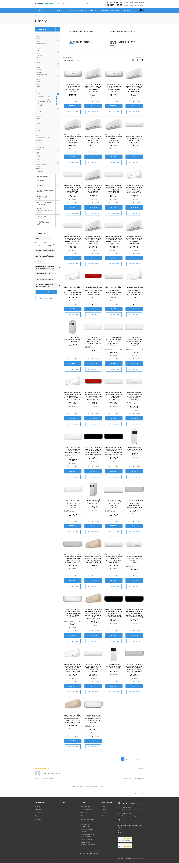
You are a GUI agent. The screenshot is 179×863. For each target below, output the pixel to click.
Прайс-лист (38, 809)
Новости (104, 809)
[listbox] (75, 60)
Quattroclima (39, 145)
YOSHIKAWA (39, 169)
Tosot (37, 159)
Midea (38, 133)
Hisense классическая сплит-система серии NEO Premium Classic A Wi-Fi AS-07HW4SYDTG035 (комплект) (72, 613)
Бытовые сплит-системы (45, 96)
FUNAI (38, 82)
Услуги (62, 803)
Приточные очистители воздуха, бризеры (44, 210)
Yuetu (37, 51)
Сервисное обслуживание (76, 10)
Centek (38, 60)
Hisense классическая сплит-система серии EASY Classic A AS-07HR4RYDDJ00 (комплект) (93, 340)
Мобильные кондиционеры (45, 99)
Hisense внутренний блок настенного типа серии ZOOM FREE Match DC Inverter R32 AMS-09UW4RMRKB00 (72, 189)
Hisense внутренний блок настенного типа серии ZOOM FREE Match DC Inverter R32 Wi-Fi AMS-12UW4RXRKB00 (113, 290)
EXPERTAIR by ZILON (41, 75)
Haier (37, 89)
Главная (40, 10)
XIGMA (38, 166)
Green (38, 86)
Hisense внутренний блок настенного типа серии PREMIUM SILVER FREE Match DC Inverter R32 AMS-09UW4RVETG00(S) (72, 558)
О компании (39, 803)
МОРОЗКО (39, 171)
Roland (38, 152)
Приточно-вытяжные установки (44, 203)
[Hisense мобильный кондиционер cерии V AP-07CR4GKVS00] (72, 327)
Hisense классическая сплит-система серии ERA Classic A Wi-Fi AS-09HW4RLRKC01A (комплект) (114, 504)
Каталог (84, 803)
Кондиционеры (54, 16)
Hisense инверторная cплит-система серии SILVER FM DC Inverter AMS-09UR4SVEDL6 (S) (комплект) (72, 88)
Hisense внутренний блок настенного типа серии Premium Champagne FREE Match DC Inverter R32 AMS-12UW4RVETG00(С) (72, 719)
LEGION (38, 123)
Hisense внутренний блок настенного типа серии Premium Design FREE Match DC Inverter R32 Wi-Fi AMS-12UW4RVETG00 (72, 396)
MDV (37, 135)
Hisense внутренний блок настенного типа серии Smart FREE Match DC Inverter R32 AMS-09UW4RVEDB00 (93, 138)
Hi (36, 91)
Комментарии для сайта (136, 793)
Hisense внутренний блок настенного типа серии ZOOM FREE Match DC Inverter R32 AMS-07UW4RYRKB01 (134, 138)
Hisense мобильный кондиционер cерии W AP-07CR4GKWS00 (134, 449)
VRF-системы (41, 181)
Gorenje (38, 46)
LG (37, 128)
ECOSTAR (38, 70)
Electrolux (39, 72)
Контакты (126, 10)
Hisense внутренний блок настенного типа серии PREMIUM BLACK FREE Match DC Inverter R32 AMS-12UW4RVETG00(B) (113, 613)
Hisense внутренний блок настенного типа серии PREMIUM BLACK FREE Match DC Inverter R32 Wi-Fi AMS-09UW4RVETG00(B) (114, 451)
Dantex (38, 67)
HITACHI (38, 111)
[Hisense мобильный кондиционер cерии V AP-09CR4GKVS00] (93, 489)
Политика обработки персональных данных (131, 858)
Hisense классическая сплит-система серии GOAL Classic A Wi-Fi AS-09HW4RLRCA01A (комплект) (73, 504)
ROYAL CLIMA (40, 147)
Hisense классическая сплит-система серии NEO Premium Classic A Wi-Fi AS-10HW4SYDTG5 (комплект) (93, 719)
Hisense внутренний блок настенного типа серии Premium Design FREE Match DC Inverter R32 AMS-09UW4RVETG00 (134, 189)
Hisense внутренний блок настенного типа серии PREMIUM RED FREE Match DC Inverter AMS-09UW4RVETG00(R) (93, 290)
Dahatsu (38, 36)
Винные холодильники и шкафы (45, 191)
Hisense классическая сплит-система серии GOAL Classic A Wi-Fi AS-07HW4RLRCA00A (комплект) (134, 341)
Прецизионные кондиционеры (42, 197)
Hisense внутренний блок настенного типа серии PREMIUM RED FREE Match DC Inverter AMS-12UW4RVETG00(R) (93, 396)
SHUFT (38, 157)
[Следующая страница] (142, 759)
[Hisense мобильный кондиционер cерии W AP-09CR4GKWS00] (113, 654)
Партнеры (105, 813)
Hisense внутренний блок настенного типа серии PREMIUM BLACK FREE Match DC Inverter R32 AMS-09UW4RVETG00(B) (93, 451)
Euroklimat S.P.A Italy (41, 43)
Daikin (38, 63)
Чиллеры (40, 186)
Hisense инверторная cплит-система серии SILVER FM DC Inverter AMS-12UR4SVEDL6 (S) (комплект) (113, 88)
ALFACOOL (39, 55)
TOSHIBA (38, 162)
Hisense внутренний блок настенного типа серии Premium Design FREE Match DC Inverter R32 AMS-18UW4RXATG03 (72, 668)
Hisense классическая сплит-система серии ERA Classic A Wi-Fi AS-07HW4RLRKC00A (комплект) (114, 341)
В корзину (72, 106)
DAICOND (39, 65)
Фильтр (41, 233)
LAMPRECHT (39, 121)
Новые (37, 778)
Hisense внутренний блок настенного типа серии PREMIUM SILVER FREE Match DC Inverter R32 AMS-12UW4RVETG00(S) (134, 668)
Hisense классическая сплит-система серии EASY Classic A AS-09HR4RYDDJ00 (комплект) (72, 450)
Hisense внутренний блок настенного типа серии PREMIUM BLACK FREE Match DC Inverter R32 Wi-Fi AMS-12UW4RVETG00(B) (134, 613)
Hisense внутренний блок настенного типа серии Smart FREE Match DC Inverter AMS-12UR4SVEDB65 (113, 138)
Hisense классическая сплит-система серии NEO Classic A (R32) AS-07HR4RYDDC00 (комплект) (134, 396)
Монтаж (93, 10)
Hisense (38, 94)
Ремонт (60, 10)
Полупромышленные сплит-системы (46, 104)
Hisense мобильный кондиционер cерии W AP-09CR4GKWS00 (113, 666)
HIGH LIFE (38, 109)
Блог (103, 806)
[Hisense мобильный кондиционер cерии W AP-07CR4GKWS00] (134, 436)
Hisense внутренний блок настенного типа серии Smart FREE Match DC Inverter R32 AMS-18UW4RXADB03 (93, 240)
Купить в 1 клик (72, 112)
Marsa (38, 130)
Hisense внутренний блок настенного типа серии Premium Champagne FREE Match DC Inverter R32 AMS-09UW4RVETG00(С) (93, 558)
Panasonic (39, 142)
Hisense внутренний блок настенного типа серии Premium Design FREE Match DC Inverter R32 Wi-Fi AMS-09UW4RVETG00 (72, 290)
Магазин (50, 10)
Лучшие (44, 778)
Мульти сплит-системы (44, 101)
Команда (37, 806)
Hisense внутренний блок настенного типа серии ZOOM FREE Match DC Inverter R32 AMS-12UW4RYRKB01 (113, 189)
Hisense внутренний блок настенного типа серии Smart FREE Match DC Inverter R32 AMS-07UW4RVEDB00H (134, 88)
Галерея (104, 816)
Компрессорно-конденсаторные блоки (43, 223)
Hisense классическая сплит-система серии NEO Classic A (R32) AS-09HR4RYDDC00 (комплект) (134, 558)
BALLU (38, 58)
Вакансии (38, 819)
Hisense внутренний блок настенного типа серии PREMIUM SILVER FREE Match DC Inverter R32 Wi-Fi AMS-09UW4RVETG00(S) (134, 504)
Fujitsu (38, 79)
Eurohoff (38, 41)
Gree (37, 84)
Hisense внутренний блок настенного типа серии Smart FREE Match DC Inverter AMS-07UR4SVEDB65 (93, 88)
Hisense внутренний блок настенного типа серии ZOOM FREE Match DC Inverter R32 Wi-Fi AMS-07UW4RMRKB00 (72, 240)
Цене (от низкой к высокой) (72, 60)
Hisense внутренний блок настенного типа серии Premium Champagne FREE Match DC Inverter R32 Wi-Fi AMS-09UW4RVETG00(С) (93, 614)
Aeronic (38, 53)
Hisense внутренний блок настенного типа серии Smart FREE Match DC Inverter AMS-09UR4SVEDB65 (72, 138)
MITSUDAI (39, 140)
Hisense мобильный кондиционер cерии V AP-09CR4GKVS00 (93, 502)
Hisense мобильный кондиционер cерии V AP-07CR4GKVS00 (72, 340)
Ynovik (38, 48)
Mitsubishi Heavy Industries (43, 138)
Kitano (38, 118)
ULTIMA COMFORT (41, 164)
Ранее (51, 778)
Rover (38, 150)
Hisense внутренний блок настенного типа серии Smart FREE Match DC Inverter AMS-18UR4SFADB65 (134, 240)
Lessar (38, 126)
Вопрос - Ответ (39, 816)
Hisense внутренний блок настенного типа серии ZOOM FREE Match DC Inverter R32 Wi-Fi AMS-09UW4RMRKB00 (113, 240)
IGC (37, 114)
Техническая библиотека (109, 10)
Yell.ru (119, 833)
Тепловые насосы (43, 217)
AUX (37, 34)
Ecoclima (38, 77)
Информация (107, 803)
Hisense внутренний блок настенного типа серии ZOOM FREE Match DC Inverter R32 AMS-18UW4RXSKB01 (113, 396)
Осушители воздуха (44, 176)
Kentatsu (38, 116)
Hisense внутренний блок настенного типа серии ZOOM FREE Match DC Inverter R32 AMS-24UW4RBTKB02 (93, 668)
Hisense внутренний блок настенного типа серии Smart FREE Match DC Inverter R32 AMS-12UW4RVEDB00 (93, 189)
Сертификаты (39, 813)
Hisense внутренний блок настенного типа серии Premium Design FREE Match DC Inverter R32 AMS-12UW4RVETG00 (134, 290)
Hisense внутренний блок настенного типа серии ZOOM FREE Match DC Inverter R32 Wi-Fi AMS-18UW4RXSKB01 (113, 558)
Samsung (38, 154)
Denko (38, 39)
